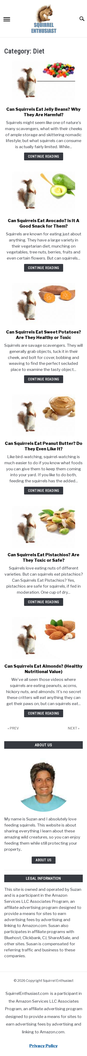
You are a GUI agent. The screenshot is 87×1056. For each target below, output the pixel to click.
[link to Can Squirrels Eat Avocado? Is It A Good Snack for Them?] (43, 193)
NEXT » (73, 728)
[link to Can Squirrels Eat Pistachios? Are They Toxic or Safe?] (43, 527)
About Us (44, 860)
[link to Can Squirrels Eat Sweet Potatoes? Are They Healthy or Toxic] (43, 304)
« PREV (13, 728)
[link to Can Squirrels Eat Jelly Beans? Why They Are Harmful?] (43, 81)
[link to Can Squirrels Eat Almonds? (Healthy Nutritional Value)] (43, 638)
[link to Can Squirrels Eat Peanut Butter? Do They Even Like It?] (43, 415)
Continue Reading (43, 156)
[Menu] (7, 20)
